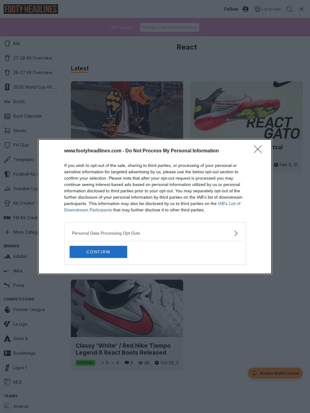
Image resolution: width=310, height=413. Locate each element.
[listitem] (155, 233)
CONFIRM (98, 251)
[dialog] (155, 206)
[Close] (259, 151)
